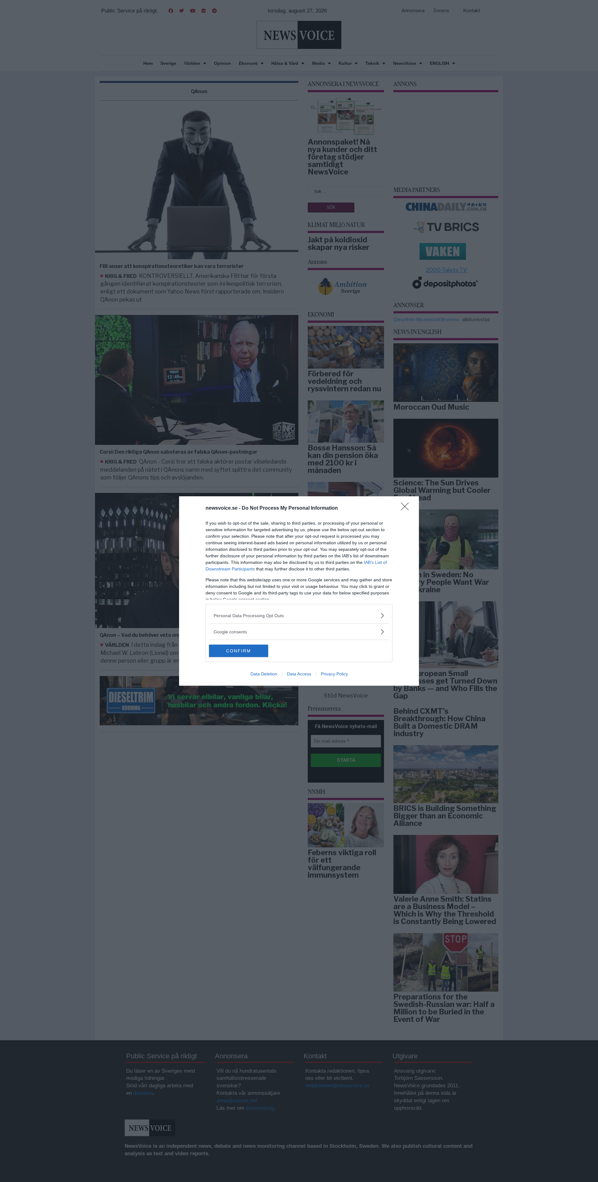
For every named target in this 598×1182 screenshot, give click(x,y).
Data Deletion (263, 673)
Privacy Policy (334, 673)
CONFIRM (238, 650)
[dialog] (299, 591)
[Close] (407, 508)
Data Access (299, 673)
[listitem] (299, 615)
